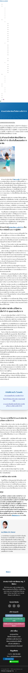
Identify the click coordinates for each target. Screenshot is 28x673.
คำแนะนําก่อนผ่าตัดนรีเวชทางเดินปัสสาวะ (17, 58)
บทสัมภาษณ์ (8, 82)
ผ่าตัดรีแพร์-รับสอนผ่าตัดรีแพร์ (14, 615)
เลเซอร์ (7, 62)
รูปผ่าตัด (4, 84)
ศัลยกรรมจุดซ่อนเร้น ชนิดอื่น (14, 641)
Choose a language (6, 671)
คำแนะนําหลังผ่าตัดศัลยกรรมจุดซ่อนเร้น (16, 41)
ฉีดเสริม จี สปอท (9, 14)
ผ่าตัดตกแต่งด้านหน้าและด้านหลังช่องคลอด (17, 52)
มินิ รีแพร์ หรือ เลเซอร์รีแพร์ (14, 66)
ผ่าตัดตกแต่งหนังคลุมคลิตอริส (15, 33)
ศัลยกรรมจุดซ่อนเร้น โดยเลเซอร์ (14, 646)
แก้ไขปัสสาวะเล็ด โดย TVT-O (14, 639)
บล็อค (13, 122)
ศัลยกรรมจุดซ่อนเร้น (10, 21)
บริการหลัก (5, 6)
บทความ (4, 93)
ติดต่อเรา (5, 97)
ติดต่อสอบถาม (16, 515)
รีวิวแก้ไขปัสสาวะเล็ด (10, 91)
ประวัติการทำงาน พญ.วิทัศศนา (12, 76)
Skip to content (4, 1)
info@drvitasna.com (16, 656)
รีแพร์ (7, 8)
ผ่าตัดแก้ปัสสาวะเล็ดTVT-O (16, 227)
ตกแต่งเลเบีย (8, 10)
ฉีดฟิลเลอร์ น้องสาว (10, 15)
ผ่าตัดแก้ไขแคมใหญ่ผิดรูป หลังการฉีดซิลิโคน (17, 37)
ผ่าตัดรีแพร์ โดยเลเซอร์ (13, 64)
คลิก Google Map (9, 658)
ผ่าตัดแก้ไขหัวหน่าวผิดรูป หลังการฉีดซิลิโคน (17, 35)
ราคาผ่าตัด (5, 95)
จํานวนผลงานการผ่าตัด (10, 78)
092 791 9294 (16, 654)
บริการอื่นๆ (5, 19)
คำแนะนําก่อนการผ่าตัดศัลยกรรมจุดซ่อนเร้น (17, 39)
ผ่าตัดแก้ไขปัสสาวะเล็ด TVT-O (12, 17)
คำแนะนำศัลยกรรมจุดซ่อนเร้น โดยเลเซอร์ (17, 72)
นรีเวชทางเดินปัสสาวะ (10, 43)
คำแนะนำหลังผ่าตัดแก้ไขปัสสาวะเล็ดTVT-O (14, 111)
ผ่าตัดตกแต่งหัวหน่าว (13, 27)
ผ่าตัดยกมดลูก (11, 23)
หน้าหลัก (4, 4)
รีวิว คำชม (5, 86)
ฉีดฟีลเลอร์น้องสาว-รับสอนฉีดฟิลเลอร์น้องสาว (14, 624)
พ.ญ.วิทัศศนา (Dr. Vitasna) (8, 532)
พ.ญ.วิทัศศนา (5, 74)
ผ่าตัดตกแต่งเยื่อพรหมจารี (14, 29)
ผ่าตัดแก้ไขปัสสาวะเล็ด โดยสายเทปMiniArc (17, 51)
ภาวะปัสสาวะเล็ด (12, 45)
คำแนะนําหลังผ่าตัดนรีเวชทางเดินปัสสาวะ (17, 60)
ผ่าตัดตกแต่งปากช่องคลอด (14, 31)
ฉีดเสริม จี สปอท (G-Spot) (14, 636)
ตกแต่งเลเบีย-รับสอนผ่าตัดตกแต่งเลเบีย (14, 619)
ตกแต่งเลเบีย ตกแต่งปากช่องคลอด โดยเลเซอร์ (18, 68)
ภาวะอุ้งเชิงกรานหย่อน (13, 47)
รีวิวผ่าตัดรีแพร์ (9, 87)
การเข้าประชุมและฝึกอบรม (11, 80)
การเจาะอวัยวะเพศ (12, 25)
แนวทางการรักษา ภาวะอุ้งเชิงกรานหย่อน (17, 49)
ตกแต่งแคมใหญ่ (9, 12)
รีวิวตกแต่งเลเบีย (9, 89)
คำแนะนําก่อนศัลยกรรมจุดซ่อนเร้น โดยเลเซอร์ (18, 70)
